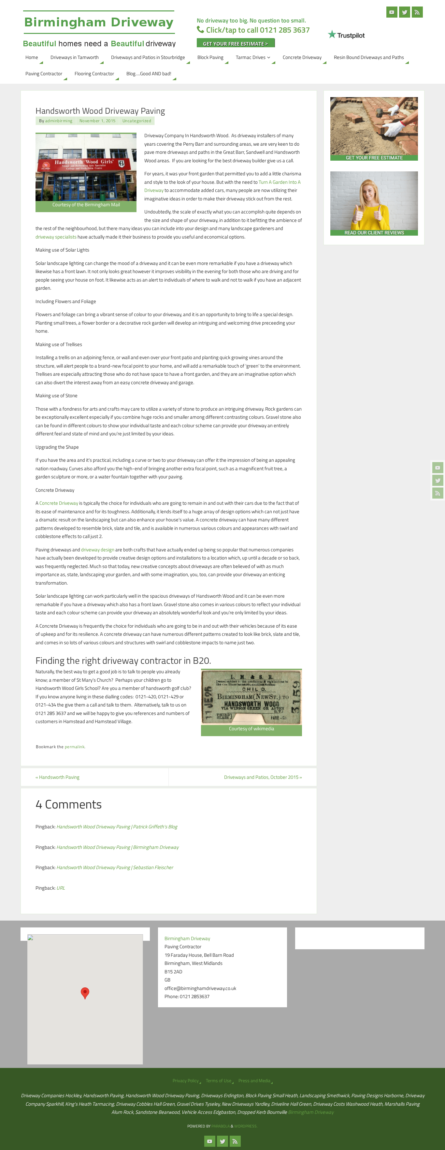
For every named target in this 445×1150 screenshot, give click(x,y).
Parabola (220, 1126)
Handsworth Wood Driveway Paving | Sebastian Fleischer (114, 867)
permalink (75, 747)
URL (60, 888)
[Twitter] (437, 480)
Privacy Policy (186, 1080)
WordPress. (246, 1126)
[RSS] (437, 493)
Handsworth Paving (57, 777)
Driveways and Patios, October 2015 (263, 777)
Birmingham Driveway (311, 1112)
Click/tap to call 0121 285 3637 (258, 30)
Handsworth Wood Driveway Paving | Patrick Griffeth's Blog (116, 826)
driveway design (97, 549)
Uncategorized (136, 121)
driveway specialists (56, 236)
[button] (85, 993)
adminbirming (59, 121)
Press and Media (254, 1080)
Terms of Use (218, 1080)
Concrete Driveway (58, 503)
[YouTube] (437, 467)
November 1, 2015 (97, 121)
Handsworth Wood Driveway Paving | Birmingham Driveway (117, 847)
